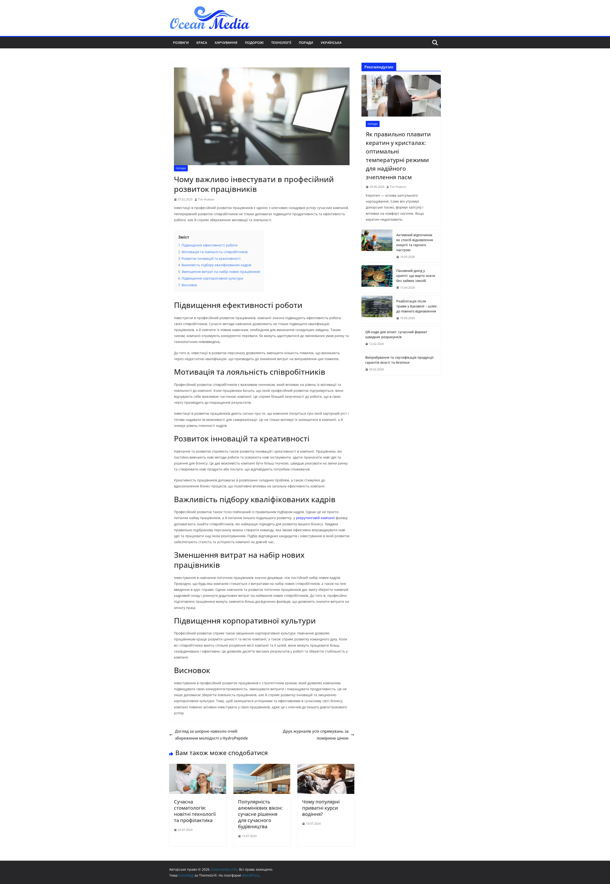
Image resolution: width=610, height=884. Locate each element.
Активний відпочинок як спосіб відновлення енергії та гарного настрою (414, 242)
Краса (201, 42)
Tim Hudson (206, 199)
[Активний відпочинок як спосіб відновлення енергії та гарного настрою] (376, 246)
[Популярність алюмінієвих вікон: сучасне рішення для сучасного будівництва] (261, 767)
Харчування (226, 42)
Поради (306, 42)
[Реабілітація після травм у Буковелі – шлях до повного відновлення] (376, 310)
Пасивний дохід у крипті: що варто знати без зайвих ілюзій (415, 275)
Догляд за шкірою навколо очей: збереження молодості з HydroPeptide (211, 735)
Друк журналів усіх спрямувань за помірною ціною (316, 735)
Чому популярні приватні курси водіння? (321, 807)
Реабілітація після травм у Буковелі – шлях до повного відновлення (416, 306)
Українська (331, 42)
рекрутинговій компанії (315, 518)
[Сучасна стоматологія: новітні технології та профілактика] (197, 767)
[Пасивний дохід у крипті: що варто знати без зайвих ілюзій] (376, 279)
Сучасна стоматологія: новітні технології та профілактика (195, 810)
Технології (281, 42)
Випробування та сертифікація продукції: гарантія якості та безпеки (399, 360)
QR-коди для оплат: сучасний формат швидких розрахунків (396, 334)
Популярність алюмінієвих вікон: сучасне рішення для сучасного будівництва (260, 814)
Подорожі (254, 42)
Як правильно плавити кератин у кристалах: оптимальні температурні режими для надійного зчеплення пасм (398, 155)
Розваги (181, 42)
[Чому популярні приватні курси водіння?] (325, 767)
